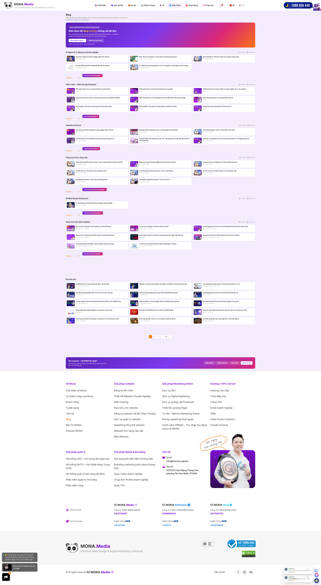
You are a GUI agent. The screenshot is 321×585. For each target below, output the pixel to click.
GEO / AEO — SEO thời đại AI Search (81, 84)
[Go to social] (238, 572)
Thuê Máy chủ (218, 396)
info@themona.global (177, 461)
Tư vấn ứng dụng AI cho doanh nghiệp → (94, 189)
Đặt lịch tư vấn (247, 363)
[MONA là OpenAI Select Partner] (208, 544)
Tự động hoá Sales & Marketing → (93, 213)
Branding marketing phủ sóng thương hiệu (134, 466)
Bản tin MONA (73, 425)
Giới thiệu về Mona (76, 390)
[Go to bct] (241, 544)
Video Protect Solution (222, 419)
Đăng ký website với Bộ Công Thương (134, 413)
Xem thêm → (69, 77)
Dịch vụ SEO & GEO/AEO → (91, 116)
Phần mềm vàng (75, 485)
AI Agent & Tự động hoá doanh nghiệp (82, 52)
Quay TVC (119, 485)
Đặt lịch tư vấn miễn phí (95, 40)
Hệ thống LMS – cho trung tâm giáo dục (88, 458)
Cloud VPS (216, 402)
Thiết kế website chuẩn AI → (91, 148)
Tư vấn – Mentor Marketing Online (180, 413)
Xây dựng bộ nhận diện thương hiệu (133, 458)
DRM (213, 413)
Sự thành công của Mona (79, 396)
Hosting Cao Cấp (219, 390)
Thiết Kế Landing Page (174, 407)
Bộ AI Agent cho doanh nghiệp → (92, 75)
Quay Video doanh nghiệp (128, 473)
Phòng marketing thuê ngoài (177, 419)
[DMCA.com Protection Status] (248, 554)
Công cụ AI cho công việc (77, 157)
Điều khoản (219, 572)
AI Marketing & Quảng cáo (77, 198)
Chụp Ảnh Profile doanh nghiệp (131, 479)
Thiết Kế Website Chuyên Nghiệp (132, 396)
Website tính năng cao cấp (128, 430)
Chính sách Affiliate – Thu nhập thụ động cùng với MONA (184, 427)
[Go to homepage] (29, 5)
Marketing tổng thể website (129, 425)
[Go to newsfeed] (7, 557)
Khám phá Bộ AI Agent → (77, 40)
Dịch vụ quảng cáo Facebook (178, 402)
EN (243, 5)
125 (166, 336)
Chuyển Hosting (219, 425)
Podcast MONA (74, 430)
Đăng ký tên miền (123, 390)
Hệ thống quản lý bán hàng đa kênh (85, 473)
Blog (68, 419)
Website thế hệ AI (73, 125)
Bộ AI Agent (234, 363)
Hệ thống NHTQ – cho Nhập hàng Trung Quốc (88, 466)
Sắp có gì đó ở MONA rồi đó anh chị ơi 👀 (24, 557)
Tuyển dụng (72, 407)
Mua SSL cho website (126, 407)
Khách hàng (72, 402)
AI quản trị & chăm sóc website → (92, 254)
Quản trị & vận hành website (78, 222)
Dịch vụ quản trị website (127, 419)
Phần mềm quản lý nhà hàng (81, 479)
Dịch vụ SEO (209, 363)
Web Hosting (121, 402)
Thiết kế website (222, 363)
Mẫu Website (121, 436)
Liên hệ (70, 413)
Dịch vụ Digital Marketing (176, 396)
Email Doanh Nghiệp (221, 407)
